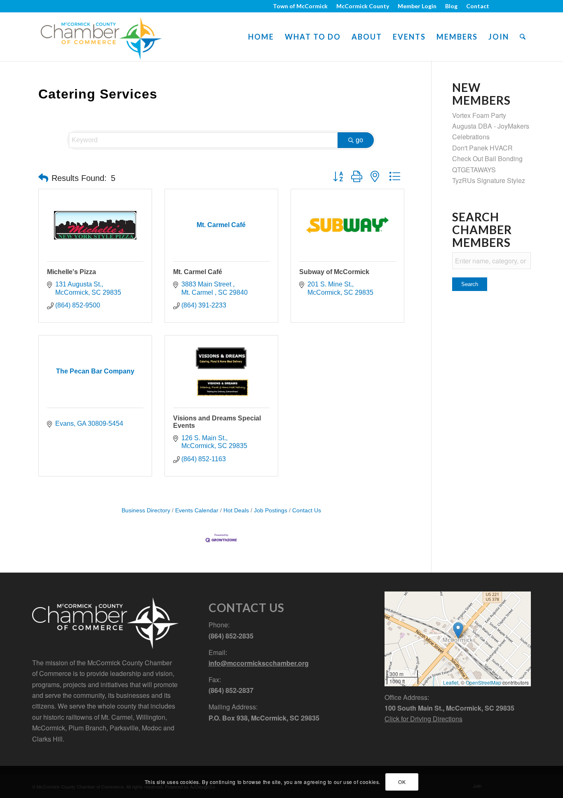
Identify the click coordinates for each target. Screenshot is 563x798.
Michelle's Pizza (71, 271)
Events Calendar (196, 510)
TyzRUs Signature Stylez (488, 180)
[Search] (522, 36)
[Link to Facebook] (500, 6)
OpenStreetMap (483, 682)
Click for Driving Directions (423, 718)
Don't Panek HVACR (482, 148)
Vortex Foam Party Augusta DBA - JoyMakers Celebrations (490, 126)
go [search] (359, 139)
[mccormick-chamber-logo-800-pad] (101, 36)
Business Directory (146, 510)
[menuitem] (300, 6)
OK (402, 781)
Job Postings (270, 510)
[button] (43, 178)
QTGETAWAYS (474, 169)
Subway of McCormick (334, 271)
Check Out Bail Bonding (487, 158)
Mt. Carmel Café (197, 271)
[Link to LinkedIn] (524, 6)
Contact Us (306, 510)
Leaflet (450, 682)
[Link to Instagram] (512, 6)
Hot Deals (236, 510)
